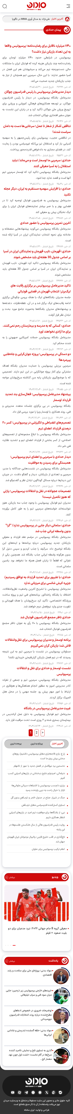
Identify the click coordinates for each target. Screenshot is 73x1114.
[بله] (60, 1092)
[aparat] (19, 1092)
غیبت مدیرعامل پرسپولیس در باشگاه (47, 708)
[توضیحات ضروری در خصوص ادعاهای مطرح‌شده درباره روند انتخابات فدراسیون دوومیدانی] (61, 1016)
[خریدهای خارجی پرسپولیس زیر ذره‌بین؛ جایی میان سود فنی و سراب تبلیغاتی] (61, 996)
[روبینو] (33, 1092)
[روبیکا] (40, 1092)
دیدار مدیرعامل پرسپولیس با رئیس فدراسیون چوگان (37, 92)
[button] (14, 945)
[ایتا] (53, 1092)
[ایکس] (46, 1092)
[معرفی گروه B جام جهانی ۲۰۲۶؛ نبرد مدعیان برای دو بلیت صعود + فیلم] (36, 903)
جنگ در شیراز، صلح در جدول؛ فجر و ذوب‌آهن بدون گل (38, 798)
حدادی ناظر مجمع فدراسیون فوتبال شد (45, 617)
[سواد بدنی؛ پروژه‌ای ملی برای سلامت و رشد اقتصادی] (61, 976)
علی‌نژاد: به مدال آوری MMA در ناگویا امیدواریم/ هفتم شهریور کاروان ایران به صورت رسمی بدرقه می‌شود (30, 19)
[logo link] (36, 6)
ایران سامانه (29, 1110)
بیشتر (11, 877)
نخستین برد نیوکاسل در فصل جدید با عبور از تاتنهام (39, 766)
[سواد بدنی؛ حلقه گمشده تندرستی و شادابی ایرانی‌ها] (61, 1036)
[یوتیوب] (12, 1092)
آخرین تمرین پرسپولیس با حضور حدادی (45, 223)
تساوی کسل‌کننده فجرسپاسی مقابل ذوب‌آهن (43, 805)
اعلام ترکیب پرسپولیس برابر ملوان (48, 849)
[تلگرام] (26, 1092)
